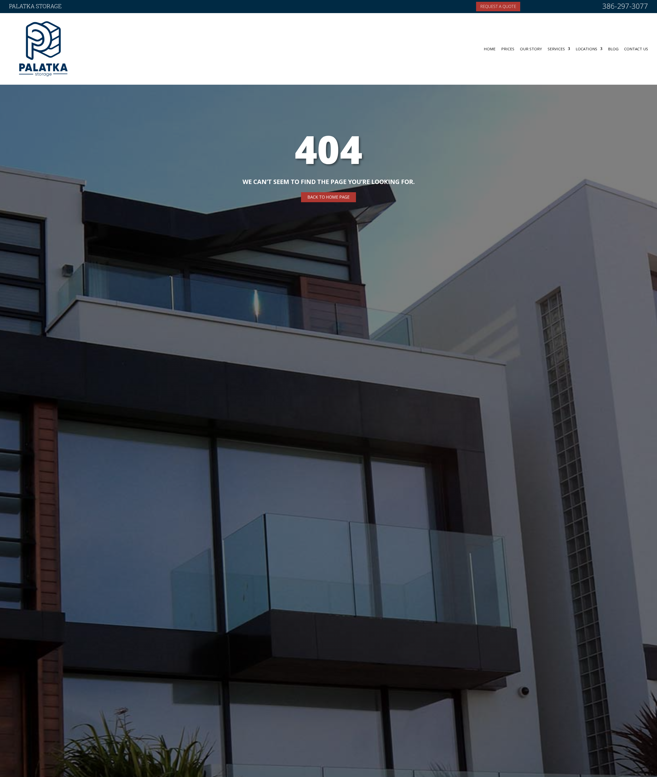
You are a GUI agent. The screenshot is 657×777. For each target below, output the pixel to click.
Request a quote (498, 6)
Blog (613, 48)
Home (490, 48)
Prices (507, 48)
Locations (586, 48)
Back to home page (328, 197)
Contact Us (636, 48)
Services (556, 48)
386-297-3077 (625, 6)
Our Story (531, 48)
